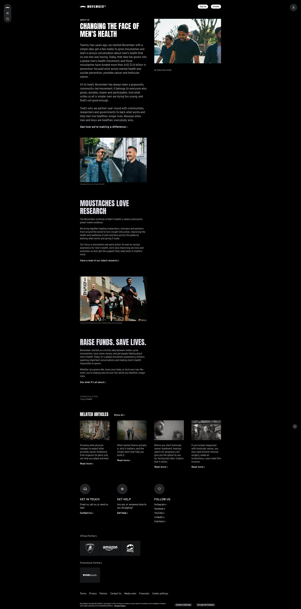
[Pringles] (130, 548)
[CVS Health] (90, 575)
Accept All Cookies (205, 605)
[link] (119, 415)
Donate (216, 7)
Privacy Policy (120, 606)
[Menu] (7, 13)
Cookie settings (160, 593)
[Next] (295, 426)
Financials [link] (144, 593)
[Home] (7, 7)
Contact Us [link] (115, 593)
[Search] (7, 19)
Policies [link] (103, 593)
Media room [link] (130, 593)
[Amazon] (110, 548)
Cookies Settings (183, 605)
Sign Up (203, 7)
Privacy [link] (93, 593)
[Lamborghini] (90, 548)
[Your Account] (293, 7)
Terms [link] (83, 593)
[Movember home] (93, 6)
